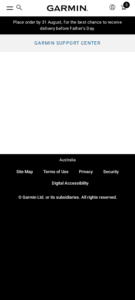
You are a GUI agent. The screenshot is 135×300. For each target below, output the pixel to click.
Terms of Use (55, 171)
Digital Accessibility (70, 183)
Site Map (24, 171)
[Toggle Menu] (4, 6)
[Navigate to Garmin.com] (67, 8)
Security (111, 171)
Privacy (86, 171)
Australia (67, 159)
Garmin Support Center (67, 43)
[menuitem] (19, 8)
